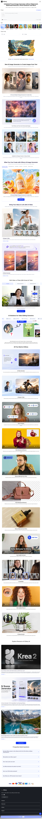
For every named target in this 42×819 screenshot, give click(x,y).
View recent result (31, 59)
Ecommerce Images (5, 166)
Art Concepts (25, 166)
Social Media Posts (11, 166)
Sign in (13, 59)
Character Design (30, 166)
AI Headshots (16, 166)
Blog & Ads (20, 166)
